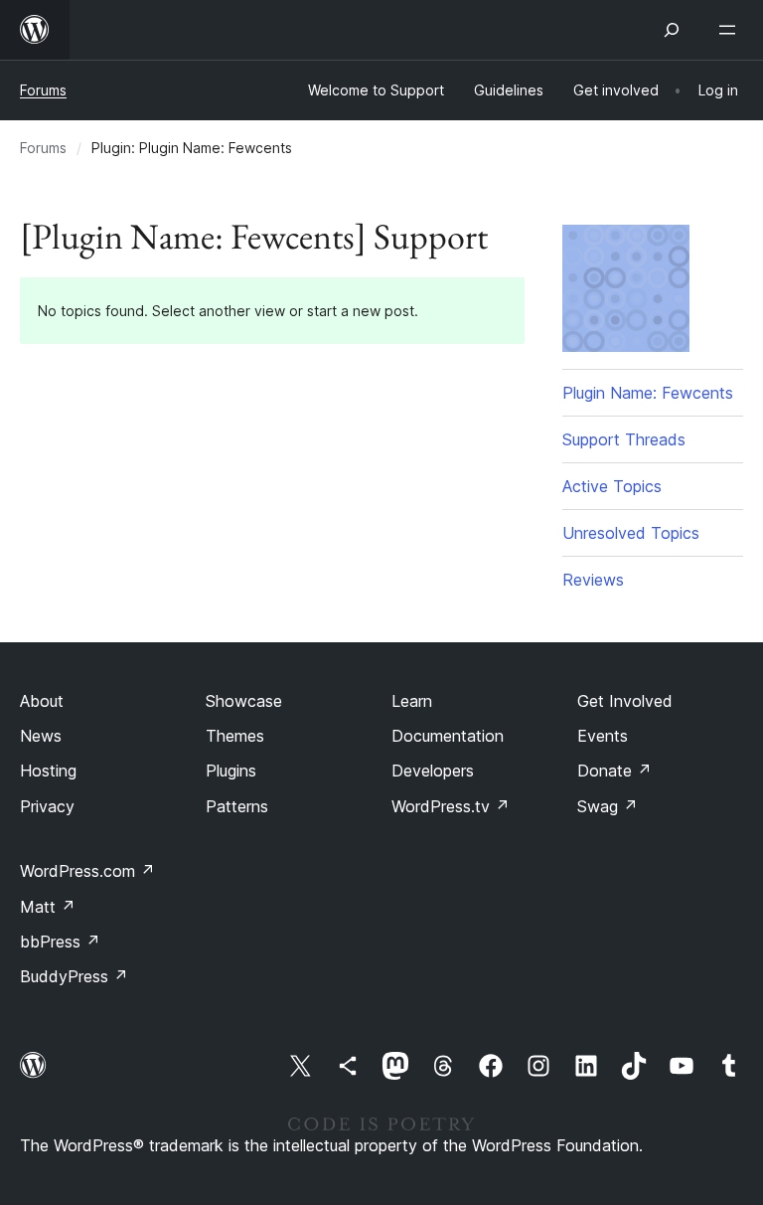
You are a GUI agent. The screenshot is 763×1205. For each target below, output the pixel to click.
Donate (614, 770)
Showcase (244, 701)
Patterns (237, 806)
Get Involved (625, 701)
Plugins (231, 770)
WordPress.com (87, 871)
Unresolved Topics (630, 533)
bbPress (60, 941)
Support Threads (624, 439)
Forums (43, 90)
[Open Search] (671, 30)
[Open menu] (731, 30)
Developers (432, 770)
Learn (411, 701)
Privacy (47, 806)
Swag (607, 806)
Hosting (48, 770)
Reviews (593, 580)
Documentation (447, 736)
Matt (48, 907)
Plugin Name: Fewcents (647, 393)
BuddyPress (74, 976)
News (41, 736)
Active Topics (612, 486)
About (42, 701)
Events (602, 736)
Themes (235, 736)
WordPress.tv (450, 806)
